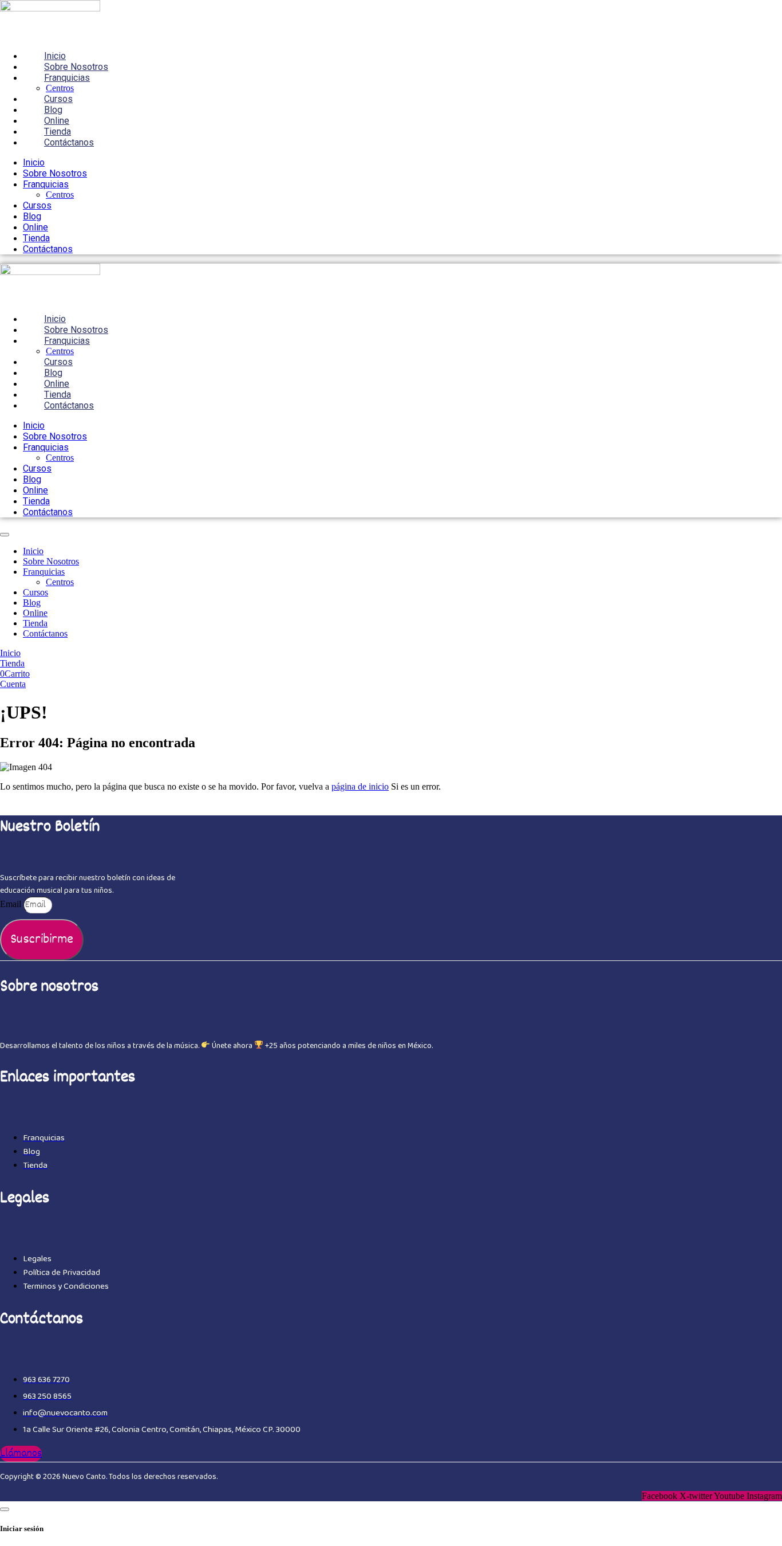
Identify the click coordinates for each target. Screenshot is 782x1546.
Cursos (58, 98)
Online (56, 120)
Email (11, 904)
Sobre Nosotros (76, 66)
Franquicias (67, 77)
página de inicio (360, 786)
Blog (53, 109)
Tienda (57, 131)
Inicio (55, 55)
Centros (60, 88)
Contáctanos (69, 142)
